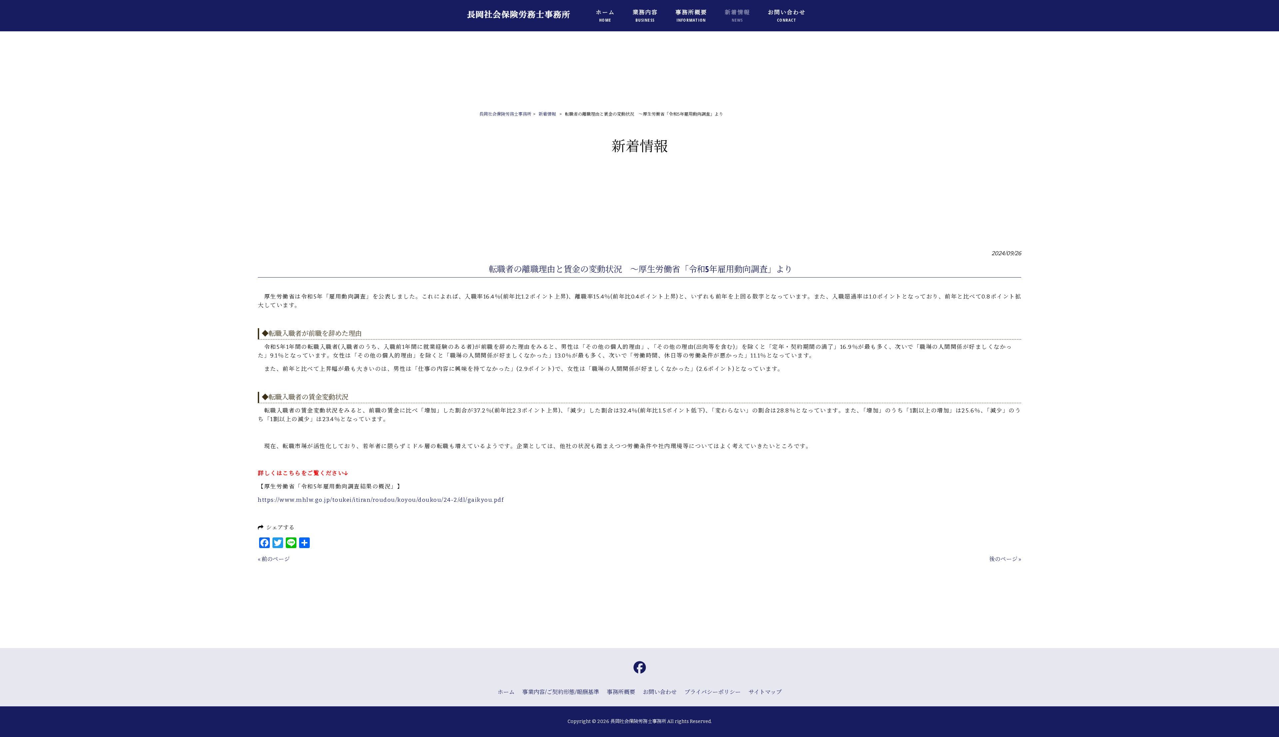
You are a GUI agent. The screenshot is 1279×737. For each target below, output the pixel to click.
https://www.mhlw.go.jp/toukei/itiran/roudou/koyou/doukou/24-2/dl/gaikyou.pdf (381, 499)
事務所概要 (621, 692)
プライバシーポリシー (712, 692)
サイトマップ (765, 692)
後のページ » (1005, 559)
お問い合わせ (660, 692)
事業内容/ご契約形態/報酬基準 (560, 692)
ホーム (506, 692)
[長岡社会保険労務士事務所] (526, 24)
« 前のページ (274, 559)
